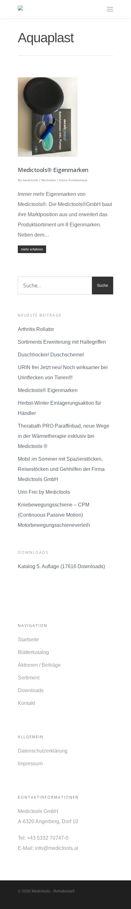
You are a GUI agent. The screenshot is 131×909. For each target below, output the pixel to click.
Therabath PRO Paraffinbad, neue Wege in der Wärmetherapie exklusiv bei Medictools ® (63, 436)
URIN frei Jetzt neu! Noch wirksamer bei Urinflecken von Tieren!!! (63, 372)
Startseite (28, 639)
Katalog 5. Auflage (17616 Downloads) (61, 566)
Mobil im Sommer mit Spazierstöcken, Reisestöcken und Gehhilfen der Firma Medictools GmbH (61, 469)
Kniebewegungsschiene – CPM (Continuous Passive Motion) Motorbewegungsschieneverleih (54, 515)
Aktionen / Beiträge (39, 665)
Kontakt (26, 703)
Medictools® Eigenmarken (53, 170)
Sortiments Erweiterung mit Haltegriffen (62, 342)
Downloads (31, 690)
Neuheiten (48, 180)
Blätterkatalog (33, 652)
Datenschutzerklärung (42, 751)
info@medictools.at (56, 848)
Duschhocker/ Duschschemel (51, 354)
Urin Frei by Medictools (44, 492)
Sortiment (28, 677)
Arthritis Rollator (36, 329)
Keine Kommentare (73, 180)
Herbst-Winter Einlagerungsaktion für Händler (59, 408)
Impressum (30, 763)
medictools (30, 180)
